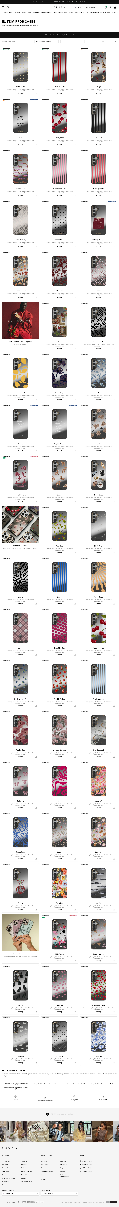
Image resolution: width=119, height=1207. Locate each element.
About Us (63, 1161)
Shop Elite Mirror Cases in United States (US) (16, 1084)
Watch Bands (94, 12)
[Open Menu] (3, 7)
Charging (17, 12)
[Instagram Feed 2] (81, 1131)
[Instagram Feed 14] (38, 1131)
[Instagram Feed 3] (102, 1131)
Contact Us (63, 1164)
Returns (43, 1179)
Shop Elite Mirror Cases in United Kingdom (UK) (16, 1088)
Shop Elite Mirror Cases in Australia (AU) (102, 1084)
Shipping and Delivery (47, 1171)
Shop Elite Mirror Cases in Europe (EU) (45, 1084)
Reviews (62, 1171)
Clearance (5, 1185)
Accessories (5, 1181)
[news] (105, 7)
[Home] (59, 7)
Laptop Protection (81, 12)
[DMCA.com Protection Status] (111, 1202)
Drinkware (36, 12)
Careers (43, 1174)
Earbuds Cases (46, 12)
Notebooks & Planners (8, 1178)
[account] (110, 7)
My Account (44, 1161)
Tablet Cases (58, 12)
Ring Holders (26, 12)
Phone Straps (105, 12)
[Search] (8, 7)
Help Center (44, 1164)
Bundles (23, 1178)
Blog (61, 1168)
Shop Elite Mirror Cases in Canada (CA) (74, 1084)
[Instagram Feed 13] (16, 1131)
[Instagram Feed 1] (59, 1131)
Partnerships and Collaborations (65, 1175)
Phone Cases (8, 12)
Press (42, 1168)
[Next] (115, 12)
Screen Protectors (27, 1181)
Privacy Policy (77, 1202)
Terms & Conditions (66, 1202)
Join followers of (62, 1114)
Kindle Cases (68, 12)
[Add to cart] (36, 93)
